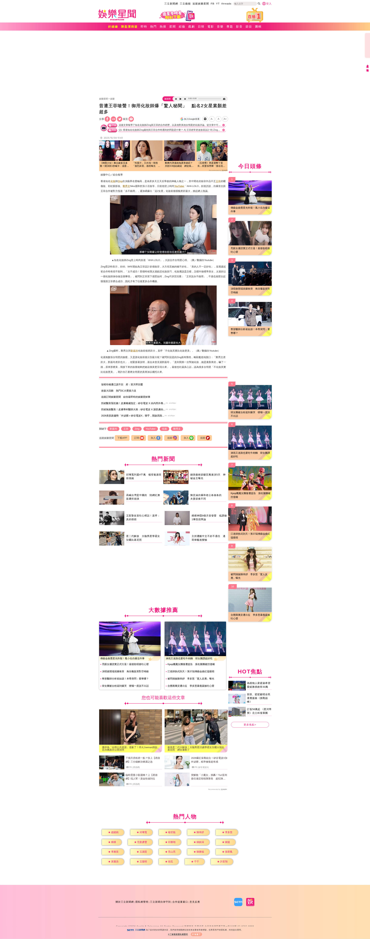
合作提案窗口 (180, 902)
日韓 (201, 26)
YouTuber (179, 186)
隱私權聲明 (141, 902)
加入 (153, 438)
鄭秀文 (126, 186)
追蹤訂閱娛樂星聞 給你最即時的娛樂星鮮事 (125, 397)
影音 (239, 26)
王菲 (218, 181)
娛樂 (112, 99)
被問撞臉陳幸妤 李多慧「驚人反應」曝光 (191, 678)
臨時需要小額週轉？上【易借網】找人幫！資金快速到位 (142, 777)
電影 (210, 26)
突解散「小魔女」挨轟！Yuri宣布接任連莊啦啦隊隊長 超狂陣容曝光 (209, 777)
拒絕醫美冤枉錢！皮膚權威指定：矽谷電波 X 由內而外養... (133, 403)
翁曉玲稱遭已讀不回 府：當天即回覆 (122, 384)
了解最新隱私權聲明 (179, 934)
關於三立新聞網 (125, 902)
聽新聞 (167, 99)
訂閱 (136, 438)
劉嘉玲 (134, 350)
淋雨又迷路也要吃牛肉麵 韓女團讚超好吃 (189, 658)
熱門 (153, 26)
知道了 (197, 934)
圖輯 (258, 26)
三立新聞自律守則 (160, 902)
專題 (229, 26)
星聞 (172, 26)
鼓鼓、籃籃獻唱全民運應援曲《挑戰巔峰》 (258, 698)
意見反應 (195, 902)
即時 (144, 26)
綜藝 (182, 26)
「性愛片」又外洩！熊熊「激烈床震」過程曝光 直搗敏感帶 (146, 165)
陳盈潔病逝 (129, 26)
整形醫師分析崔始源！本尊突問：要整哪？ (125, 678)
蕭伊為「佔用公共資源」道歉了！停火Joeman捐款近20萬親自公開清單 (129, 748)
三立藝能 (185, 3)
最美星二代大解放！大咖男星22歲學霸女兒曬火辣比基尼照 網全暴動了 (196, 748)
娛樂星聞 (103, 99)
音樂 (220, 26)
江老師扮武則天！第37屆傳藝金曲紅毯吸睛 (191, 671)
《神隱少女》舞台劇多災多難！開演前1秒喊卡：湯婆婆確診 (114, 165)
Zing (120, 181)
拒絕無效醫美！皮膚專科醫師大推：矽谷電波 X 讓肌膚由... (133, 409)
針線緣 (113, 26)
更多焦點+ (250, 724)
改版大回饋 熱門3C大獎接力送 (118, 390)
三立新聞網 (171, 3)
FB (212, 3)
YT (218, 3)
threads (226, 3)
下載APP (122, 438)
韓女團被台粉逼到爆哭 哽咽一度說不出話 (125, 686)
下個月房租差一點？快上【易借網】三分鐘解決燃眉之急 (143, 760)
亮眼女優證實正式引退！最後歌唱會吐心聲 (125, 664)
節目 (249, 26)
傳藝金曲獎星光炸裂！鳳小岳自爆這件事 (122, 658)
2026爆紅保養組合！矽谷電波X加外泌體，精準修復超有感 (209, 760)
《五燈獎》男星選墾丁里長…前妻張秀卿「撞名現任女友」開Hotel (211, 165)
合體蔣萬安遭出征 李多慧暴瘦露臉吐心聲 (191, 686)
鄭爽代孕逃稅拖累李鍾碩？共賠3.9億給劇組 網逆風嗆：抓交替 (179, 165)
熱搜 (163, 26)
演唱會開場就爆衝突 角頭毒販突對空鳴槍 (125, 671)
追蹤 (169, 438)
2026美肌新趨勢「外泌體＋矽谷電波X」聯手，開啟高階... (132, 415)
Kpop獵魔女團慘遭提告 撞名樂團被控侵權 (191, 664)
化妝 (112, 181)
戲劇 (191, 26)
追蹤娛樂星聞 (201, 3)
